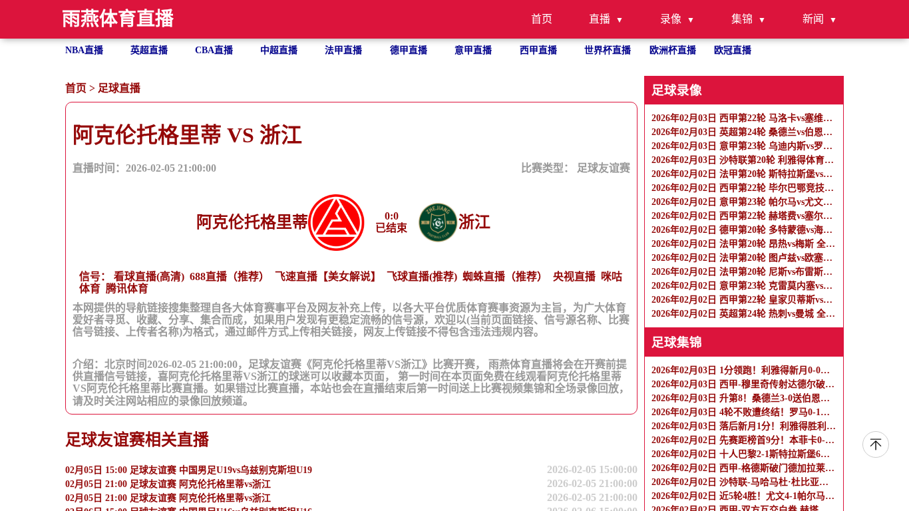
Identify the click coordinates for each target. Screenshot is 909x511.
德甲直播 (408, 50)
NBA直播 (84, 50)
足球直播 (119, 88)
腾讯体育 (127, 288)
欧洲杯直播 (672, 50)
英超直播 (149, 50)
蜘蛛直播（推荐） (505, 276)
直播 (599, 19)
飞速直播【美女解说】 (328, 276)
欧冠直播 (732, 50)
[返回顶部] (875, 444)
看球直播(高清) (149, 276)
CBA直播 (214, 50)
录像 (670, 19)
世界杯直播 (607, 50)
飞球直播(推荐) (422, 276)
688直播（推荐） (230, 276)
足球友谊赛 (603, 168)
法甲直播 (343, 50)
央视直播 (574, 276)
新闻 (813, 19)
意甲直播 (473, 50)
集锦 (742, 19)
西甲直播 (538, 50)
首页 (541, 19)
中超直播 (278, 50)
